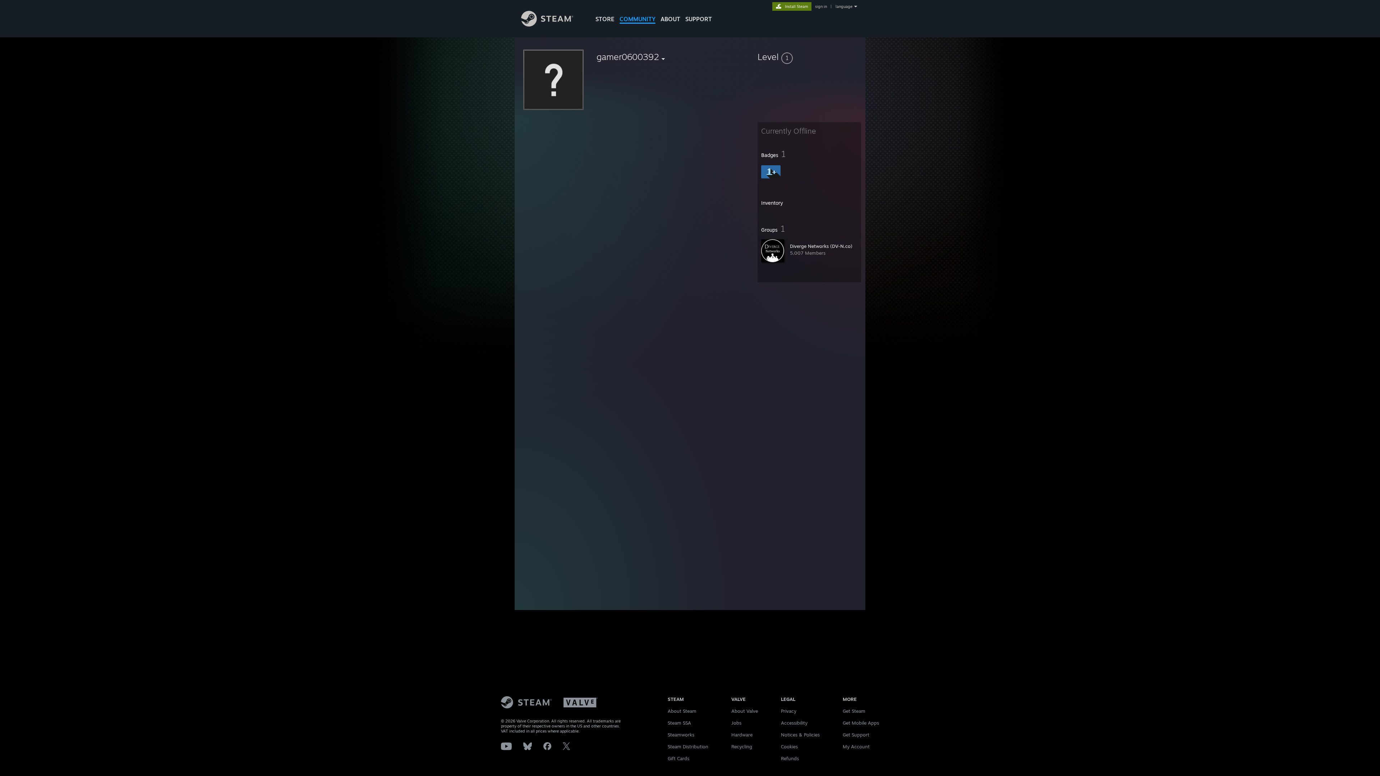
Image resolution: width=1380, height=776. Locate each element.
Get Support (856, 735)
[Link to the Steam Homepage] (547, 25)
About (670, 19)
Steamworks (681, 735)
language (844, 6)
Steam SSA (679, 723)
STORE (605, 19)
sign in (821, 6)
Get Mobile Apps (861, 723)
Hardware (742, 735)
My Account (856, 746)
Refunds (790, 758)
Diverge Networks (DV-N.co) (821, 246)
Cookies (789, 746)
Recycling (741, 746)
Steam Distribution (688, 746)
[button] (809, 57)
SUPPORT (698, 19)
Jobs (736, 723)
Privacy (788, 711)
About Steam (682, 711)
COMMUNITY (638, 19)
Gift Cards (678, 758)
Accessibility (794, 723)
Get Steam (854, 711)
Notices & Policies (800, 735)
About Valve (744, 711)
